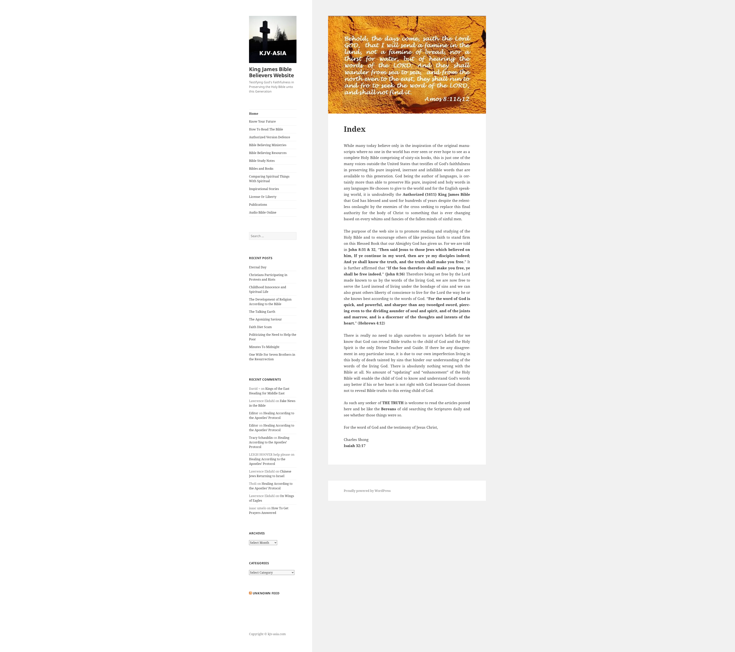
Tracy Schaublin (261, 438)
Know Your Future (262, 121)
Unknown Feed (266, 593)
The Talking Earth (262, 312)
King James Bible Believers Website (271, 72)
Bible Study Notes (262, 161)
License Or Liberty (262, 197)
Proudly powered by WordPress (367, 491)
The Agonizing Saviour (265, 319)
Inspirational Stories (264, 189)
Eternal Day (257, 267)
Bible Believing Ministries (267, 145)
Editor (253, 413)
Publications (258, 204)
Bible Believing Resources (268, 153)
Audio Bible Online (262, 212)
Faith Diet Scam (260, 327)
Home (253, 113)
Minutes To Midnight (264, 347)
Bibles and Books (261, 168)
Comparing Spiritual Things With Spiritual (269, 178)
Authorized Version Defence (269, 137)
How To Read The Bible (266, 129)
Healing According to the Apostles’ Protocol (269, 442)
